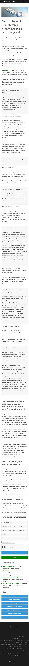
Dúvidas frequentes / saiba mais (14, 603)
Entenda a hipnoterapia (14, 599)
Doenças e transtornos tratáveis (14, 606)
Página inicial (14, 596)
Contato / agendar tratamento (14, 617)
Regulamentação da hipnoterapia (14, 610)
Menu (26, 1)
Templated (13, 638)
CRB (17, 638)
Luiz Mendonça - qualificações (14, 613)
